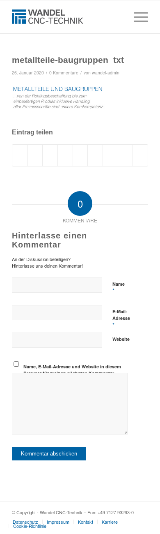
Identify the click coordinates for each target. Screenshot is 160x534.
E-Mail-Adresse (121, 318)
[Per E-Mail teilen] (140, 155)
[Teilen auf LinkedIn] (80, 155)
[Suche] (118, 16)
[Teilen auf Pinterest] (65, 155)
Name (118, 288)
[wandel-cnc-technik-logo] (66, 16)
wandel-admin (105, 72)
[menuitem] (118, 16)
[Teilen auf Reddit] (125, 155)
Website (121, 339)
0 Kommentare (63, 72)
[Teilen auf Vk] (110, 155)
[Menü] (137, 16)
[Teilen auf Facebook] (19, 155)
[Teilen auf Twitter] (35, 155)
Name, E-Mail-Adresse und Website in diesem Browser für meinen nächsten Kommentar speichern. (72, 373)
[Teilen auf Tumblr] (95, 155)
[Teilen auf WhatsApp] (50, 155)
